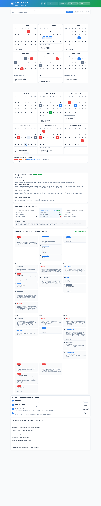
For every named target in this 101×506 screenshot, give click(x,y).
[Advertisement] (51, 19)
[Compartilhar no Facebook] (82, 12)
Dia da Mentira (17, 76)
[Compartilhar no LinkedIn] (86, 12)
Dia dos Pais (42, 120)
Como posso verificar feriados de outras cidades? (23, 430)
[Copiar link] (88, 12)
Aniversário (67, 118)
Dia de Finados (43, 149)
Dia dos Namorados (69, 79)
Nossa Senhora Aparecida (19, 149)
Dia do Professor (18, 150)
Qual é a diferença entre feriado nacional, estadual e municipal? (26, 427)
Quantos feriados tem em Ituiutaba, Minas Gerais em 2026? (25, 424)
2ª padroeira (43, 121)
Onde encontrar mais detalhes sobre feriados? (22, 444)
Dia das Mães (43, 81)
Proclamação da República (45, 150)
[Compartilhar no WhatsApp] (80, 12)
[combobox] (52, 3)
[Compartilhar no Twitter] (84, 12)
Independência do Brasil (70, 117)
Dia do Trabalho (43, 80)
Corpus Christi (68, 76)
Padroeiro (67, 49)
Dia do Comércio (18, 151)
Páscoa (16, 80)
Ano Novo (16, 49)
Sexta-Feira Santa (18, 78)
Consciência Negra (44, 151)
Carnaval (42, 46)
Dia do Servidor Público (19, 153)
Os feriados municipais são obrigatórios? (21, 434)
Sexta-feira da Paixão (18, 79)
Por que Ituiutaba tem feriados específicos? (21, 440)
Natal (67, 149)
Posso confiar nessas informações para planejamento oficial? (25, 447)
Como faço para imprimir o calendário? (20, 437)
